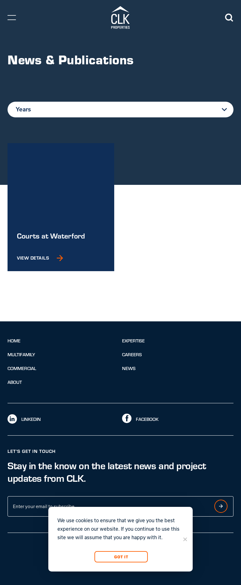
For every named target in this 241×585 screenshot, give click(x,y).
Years (23, 109)
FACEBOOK (146, 419)
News (129, 368)
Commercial (22, 368)
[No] (185, 539)
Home (14, 341)
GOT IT (121, 556)
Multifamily (21, 354)
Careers (132, 354)
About (15, 382)
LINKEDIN (30, 419)
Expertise (133, 341)
